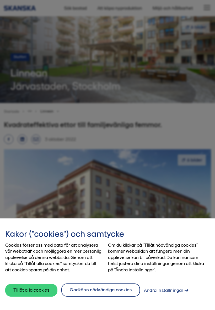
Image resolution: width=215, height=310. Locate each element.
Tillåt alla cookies (31, 290)
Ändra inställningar (163, 290)
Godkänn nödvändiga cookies (101, 290)
